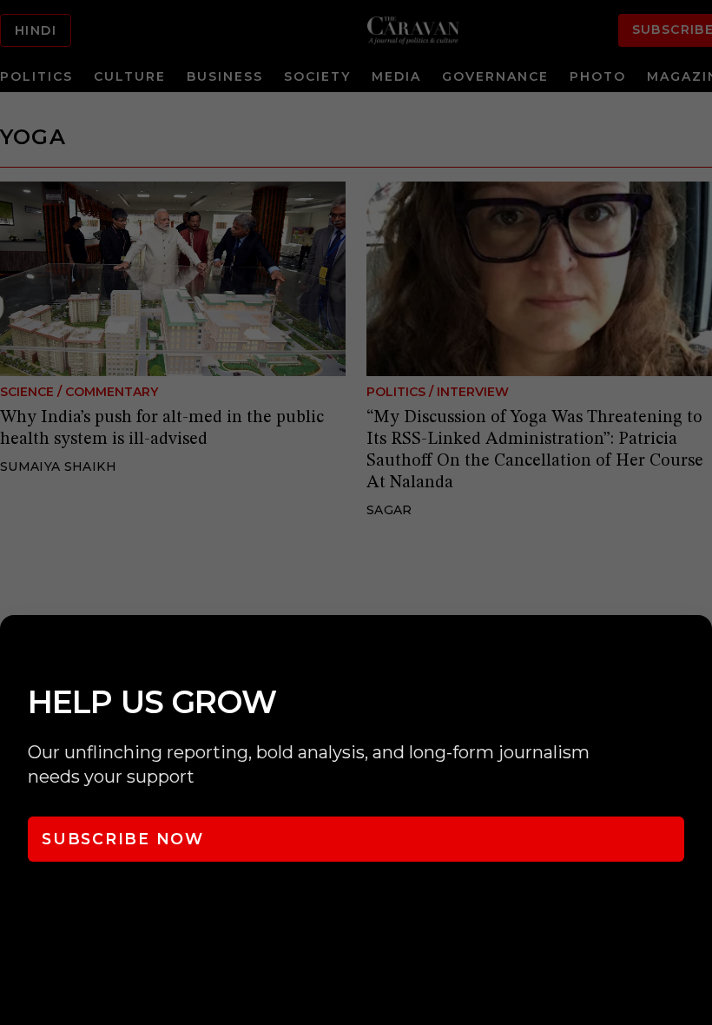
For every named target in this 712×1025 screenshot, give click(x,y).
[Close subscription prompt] (694, 651)
